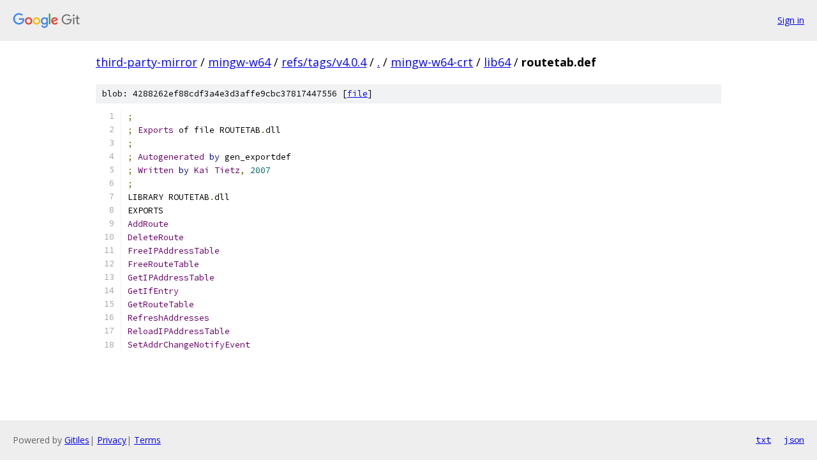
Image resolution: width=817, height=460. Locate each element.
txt (763, 439)
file (357, 93)
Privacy (111, 440)
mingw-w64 (239, 62)
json (794, 439)
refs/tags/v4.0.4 (323, 62)
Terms (147, 440)
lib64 (497, 62)
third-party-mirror (146, 62)
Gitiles (76, 440)
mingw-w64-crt (432, 62)
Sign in (790, 20)
